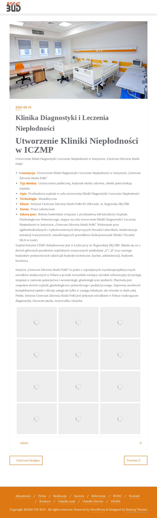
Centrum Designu (28, 460)
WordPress (98, 509)
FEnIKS (115, 501)
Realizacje (60, 496)
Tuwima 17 (134, 460)
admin (23, 443)
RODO (117, 496)
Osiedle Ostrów (93, 501)
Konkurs (45, 501)
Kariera (79, 496)
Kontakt (134, 496)
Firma (42, 496)
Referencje (99, 496)
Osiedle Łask (66, 501)
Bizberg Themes (136, 509)
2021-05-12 (23, 107)
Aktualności (23, 496)
